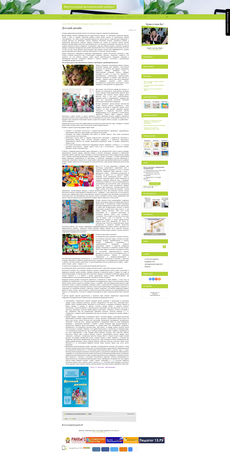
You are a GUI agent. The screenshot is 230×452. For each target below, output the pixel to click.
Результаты (146, 185)
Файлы (69, 24)
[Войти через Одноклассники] (159, 279)
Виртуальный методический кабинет (89, 7)
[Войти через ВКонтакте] (153, 279)
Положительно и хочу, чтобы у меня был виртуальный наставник (154, 171)
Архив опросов (155, 185)
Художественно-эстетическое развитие (100, 24)
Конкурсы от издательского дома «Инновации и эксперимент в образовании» (153, 122)
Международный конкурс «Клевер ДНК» (155, 125)
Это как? (148, 180)
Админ (89, 413)
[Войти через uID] (150, 279)
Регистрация (97, 432)
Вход (103, 432)
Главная (64, 24)
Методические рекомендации (81, 24)
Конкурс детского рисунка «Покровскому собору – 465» (151, 128)
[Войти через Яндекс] (156, 279)
